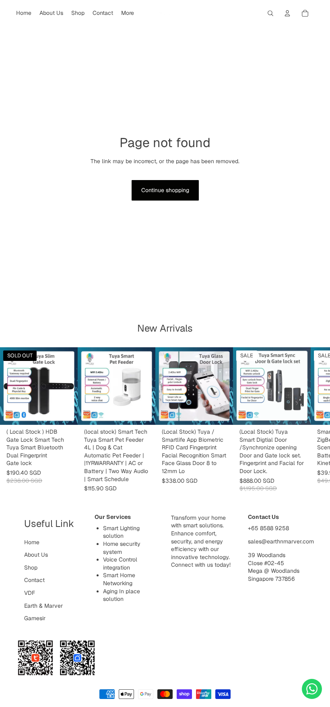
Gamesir (34, 618)
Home (31, 542)
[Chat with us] (312, 689)
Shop (30, 567)
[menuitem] (127, 13)
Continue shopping (165, 190)
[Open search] (270, 13)
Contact (34, 580)
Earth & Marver (43, 605)
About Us (36, 554)
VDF (29, 592)
